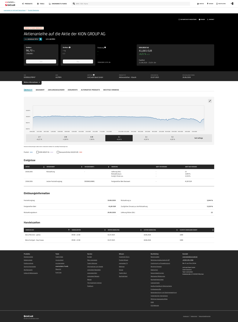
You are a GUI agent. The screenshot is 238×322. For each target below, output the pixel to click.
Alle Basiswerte (28, 270)
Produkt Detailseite (33, 10)
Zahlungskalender (56, 90)
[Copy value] (40, 39)
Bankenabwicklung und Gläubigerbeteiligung (164, 292)
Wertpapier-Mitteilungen (158, 276)
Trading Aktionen (92, 263)
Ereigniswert (51, 166)
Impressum (186, 316)
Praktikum (90, 286)
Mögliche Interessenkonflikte (159, 299)
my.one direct (59, 260)
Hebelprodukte (28, 260)
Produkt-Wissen (123, 260)
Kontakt (89, 257)
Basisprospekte (155, 257)
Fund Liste (58, 272)
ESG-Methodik (155, 305)
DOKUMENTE (73, 90)
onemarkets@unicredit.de (189, 257)
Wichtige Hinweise (156, 266)
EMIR (152, 302)
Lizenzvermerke (155, 283)
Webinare (121, 266)
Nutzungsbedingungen (157, 273)
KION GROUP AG (144, 47)
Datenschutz (154, 270)
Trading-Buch (123, 273)
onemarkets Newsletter (94, 270)
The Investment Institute (94, 283)
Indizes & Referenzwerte (31, 273)
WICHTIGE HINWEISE (111, 90)
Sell (41, 61)
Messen (89, 279)
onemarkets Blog (92, 273)
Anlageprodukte (28, 257)
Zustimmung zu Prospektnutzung (160, 263)
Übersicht (58, 269)
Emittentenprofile (156, 289)
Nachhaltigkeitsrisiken (157, 279)
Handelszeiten (76, 230)
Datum (27, 166)
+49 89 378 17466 (187, 260)
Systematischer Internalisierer (159, 296)
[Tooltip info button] (94, 75)
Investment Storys (124, 257)
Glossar (121, 270)
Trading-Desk (59, 257)
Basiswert (40, 90)
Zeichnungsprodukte (30, 266)
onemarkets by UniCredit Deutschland (15, 10)
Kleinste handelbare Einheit (188, 230)
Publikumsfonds (28, 263)
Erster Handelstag (113, 230)
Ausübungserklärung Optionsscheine (161, 286)
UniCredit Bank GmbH (33, 318)
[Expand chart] (210, 101)
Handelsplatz (29, 230)
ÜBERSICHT (28, 90)
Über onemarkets (92, 260)
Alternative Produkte (90, 90)
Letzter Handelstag (150, 230)
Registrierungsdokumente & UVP (160, 260)
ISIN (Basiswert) (89, 166)
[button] (39, 138)
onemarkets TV (123, 263)
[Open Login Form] (232, 4)
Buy (78, 61)
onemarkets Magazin (93, 276)
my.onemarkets (60, 263)
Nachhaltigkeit (123, 276)
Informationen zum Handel (95, 266)
